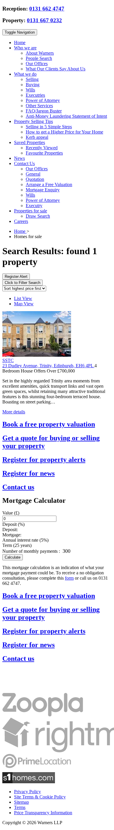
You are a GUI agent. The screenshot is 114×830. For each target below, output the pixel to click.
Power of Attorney (43, 100)
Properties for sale (30, 210)
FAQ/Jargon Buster (44, 110)
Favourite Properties (44, 152)
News (19, 158)
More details (13, 411)
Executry (34, 205)
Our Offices (37, 63)
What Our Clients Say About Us (55, 68)
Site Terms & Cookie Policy (40, 796)
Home (19, 42)
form (69, 578)
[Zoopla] (42, 714)
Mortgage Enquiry (43, 189)
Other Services (39, 105)
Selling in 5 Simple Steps (49, 126)
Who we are (25, 47)
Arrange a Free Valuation (49, 184)
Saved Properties (29, 142)
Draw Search (38, 216)
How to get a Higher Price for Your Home (64, 131)
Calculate (12, 557)
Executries (35, 95)
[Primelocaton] (36, 769)
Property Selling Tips (33, 121)
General (33, 173)
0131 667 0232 (44, 20)
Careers (21, 221)
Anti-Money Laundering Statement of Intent (66, 116)
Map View (24, 303)
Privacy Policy (27, 791)
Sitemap (21, 802)
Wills (30, 89)
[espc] (20, 690)
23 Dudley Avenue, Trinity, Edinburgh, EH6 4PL (48, 365)
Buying (32, 84)
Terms (19, 807)
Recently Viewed (42, 147)
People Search (39, 58)
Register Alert (16, 276)
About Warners (40, 53)
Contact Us (24, 163)
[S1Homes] (28, 781)
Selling (32, 79)
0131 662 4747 (46, 9)
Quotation (35, 179)
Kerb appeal (37, 137)
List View (23, 298)
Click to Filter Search (22, 282)
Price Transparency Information (43, 812)
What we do (25, 74)
